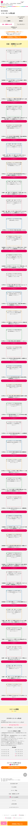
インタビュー (14, 65)
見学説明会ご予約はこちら (17, 823)
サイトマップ (6, 815)
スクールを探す (22, 2)
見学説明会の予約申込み (14, 767)
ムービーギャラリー (14, 807)
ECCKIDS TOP (14, 783)
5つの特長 (14, 787)
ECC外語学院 (8, 818)
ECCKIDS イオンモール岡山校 (14, 718)
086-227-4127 (14, 764)
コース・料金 (14, 790)
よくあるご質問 (14, 815)
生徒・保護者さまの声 (14, 793)
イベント (14, 800)
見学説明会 (22, 815)
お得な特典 (14, 803)
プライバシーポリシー (19, 818)
